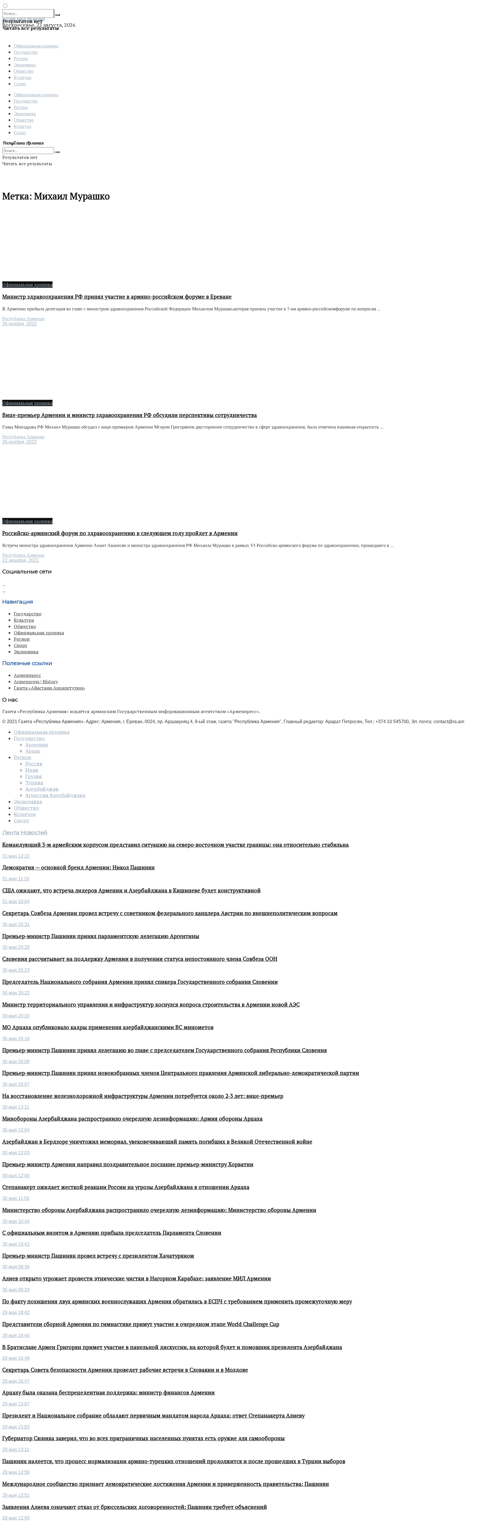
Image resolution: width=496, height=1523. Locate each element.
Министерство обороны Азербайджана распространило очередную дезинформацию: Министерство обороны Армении (159, 1210)
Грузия (33, 776)
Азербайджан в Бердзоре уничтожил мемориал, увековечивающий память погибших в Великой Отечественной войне (157, 1141)
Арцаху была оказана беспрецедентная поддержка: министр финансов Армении (108, 1392)
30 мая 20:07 (16, 1084)
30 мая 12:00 (16, 1175)
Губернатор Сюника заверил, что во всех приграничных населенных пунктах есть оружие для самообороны (143, 1438)
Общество (24, 71)
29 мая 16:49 (16, 1358)
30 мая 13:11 (15, 1107)
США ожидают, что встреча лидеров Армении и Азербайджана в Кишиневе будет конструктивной (131, 890)
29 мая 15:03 (16, 1426)
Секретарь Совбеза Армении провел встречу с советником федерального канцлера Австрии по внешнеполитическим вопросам (170, 913)
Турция (34, 782)
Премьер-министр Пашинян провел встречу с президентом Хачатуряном (98, 1255)
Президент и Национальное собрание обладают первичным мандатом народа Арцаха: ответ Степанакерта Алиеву (153, 1415)
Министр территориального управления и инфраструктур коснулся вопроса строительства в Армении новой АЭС (151, 1004)
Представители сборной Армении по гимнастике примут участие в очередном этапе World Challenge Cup (140, 1324)
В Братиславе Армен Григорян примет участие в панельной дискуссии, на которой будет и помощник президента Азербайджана (172, 1347)
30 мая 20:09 (16, 1061)
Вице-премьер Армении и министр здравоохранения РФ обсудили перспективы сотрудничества (129, 415)
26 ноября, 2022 (19, 323)
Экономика (25, 65)
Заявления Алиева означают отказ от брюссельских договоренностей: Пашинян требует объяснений (134, 1506)
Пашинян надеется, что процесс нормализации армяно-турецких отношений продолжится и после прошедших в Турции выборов (173, 1461)
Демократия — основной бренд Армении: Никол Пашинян (78, 867)
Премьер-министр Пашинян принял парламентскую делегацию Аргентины (100, 936)
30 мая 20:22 (16, 992)
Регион (21, 58)
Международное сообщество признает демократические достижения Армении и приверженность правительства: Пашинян (165, 1483)
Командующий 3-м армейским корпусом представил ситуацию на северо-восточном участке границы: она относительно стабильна (175, 844)
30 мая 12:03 (16, 1152)
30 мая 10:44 (16, 1221)
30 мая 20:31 (16, 924)
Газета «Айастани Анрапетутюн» (49, 688)
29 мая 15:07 (16, 1403)
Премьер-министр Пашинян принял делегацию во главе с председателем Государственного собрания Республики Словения (164, 1050)
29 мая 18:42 (16, 1312)
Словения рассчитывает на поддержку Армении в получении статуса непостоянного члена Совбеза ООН (139, 958)
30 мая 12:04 (16, 1130)
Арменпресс (27, 675)
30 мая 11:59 (15, 1198)
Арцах (32, 751)
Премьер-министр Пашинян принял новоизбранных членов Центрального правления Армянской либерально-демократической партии (180, 1072)
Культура (22, 77)
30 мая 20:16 (16, 1038)
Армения (36, 745)
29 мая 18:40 (16, 1335)
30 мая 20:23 (16, 970)
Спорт (20, 83)
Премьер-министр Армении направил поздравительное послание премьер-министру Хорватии (127, 1164)
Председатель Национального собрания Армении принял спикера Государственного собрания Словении (140, 981)
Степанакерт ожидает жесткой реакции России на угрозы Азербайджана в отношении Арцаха (125, 1187)
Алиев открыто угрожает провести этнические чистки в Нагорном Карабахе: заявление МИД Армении (136, 1278)
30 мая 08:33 (16, 1289)
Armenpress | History (36, 681)
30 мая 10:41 (16, 1244)
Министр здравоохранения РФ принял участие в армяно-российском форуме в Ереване (117, 296)
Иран (31, 770)
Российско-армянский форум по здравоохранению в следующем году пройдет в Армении (120, 533)
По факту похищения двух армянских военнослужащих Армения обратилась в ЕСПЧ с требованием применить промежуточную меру (177, 1301)
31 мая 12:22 (16, 856)
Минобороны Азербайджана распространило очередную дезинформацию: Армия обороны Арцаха (132, 1118)
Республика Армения (23, 318)
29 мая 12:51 (16, 1495)
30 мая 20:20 (16, 1015)
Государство (26, 52)
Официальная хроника (36, 46)
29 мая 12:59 (16, 1472)
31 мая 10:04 (16, 901)
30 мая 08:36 (16, 1266)
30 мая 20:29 (16, 947)
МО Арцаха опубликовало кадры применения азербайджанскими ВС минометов (108, 1027)
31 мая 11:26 (15, 878)
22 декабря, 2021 (20, 560)
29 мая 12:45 (16, 1518)
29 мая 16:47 (16, 1381)
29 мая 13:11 (15, 1449)
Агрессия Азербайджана (55, 795)
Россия (33, 763)
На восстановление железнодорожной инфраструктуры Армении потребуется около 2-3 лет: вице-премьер (142, 1095)
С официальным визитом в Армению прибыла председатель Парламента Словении (111, 1232)
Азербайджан (42, 789)
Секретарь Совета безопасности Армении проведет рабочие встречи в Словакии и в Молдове (125, 1369)
